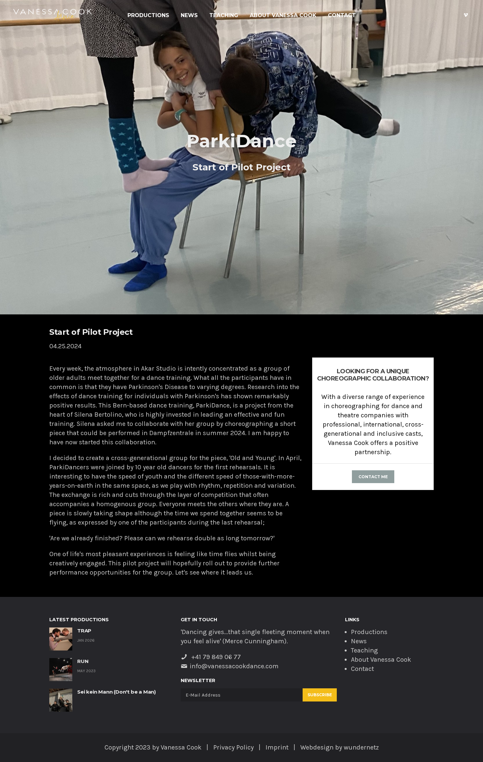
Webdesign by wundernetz (339, 747)
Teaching (223, 15)
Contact (342, 15)
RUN (82, 661)
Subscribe (320, 694)
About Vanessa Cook (283, 15)
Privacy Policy (233, 747)
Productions (148, 15)
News (189, 15)
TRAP (84, 630)
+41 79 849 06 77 (215, 657)
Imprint (276, 747)
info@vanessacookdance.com (234, 666)
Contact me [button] (373, 476)
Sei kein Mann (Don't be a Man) (116, 692)
